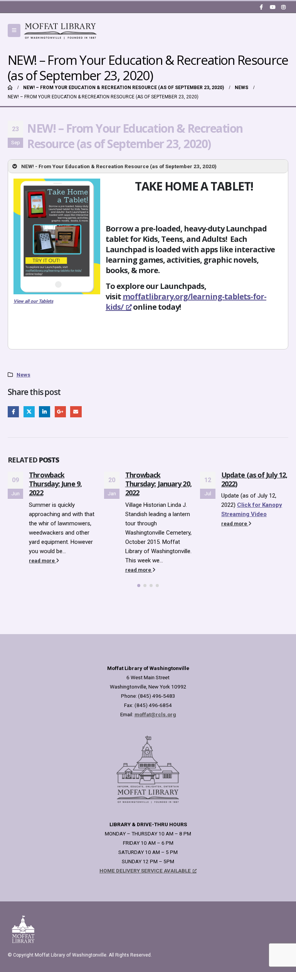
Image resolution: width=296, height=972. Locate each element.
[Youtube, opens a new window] (272, 7)
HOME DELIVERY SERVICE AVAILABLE (145, 870)
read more (42, 560)
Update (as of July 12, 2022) (254, 479)
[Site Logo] (60, 30)
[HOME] (10, 87)
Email (75, 411)
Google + (60, 411)
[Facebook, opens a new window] (261, 7)
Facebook (13, 411)
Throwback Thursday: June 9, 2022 (55, 484)
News (23, 374)
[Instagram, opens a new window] (283, 7)
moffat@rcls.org (155, 714)
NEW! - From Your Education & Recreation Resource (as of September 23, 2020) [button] (119, 166)
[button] (14, 30)
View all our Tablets (33, 301)
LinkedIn (44, 411)
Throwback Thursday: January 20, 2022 (158, 484)
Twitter (29, 411)
